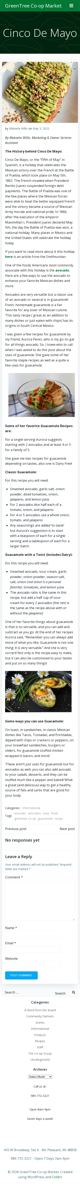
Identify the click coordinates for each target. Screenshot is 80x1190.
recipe (59, 818)
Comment (14, 877)
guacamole (45, 818)
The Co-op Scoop (40, 1053)
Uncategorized (40, 1059)
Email (10, 943)
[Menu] (71, 5)
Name (11, 928)
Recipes (40, 1041)
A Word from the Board (40, 1010)
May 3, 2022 (41, 128)
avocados (34, 813)
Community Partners (40, 1016)
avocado (20, 813)
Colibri (57, 1177)
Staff (40, 1047)
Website (11, 958)
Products (40, 1035)
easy (46, 813)
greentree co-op (25, 818)
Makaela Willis (18, 128)
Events (40, 1022)
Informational (31, 808)
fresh (54, 813)
